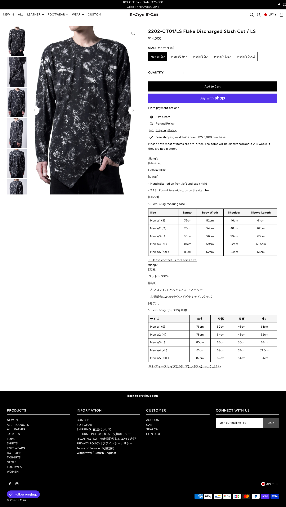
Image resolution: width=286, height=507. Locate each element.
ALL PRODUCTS (18, 425)
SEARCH (152, 429)
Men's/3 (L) (200, 56)
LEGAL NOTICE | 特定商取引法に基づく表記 (106, 439)
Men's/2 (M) (179, 56)
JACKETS (13, 434)
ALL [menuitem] (20, 14)
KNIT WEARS (16, 448)
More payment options (163, 108)
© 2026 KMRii (16, 500)
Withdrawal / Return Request (96, 453)
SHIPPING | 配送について (94, 429)
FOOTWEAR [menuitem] (56, 14)
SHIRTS (12, 443)
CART (150, 425)
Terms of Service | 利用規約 (95, 448)
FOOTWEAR (15, 467)
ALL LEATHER (16, 429)
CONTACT (153, 434)
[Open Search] (252, 15)
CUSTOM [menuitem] (94, 14)
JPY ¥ (273, 14)
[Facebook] (279, 5)
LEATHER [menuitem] (34, 14)
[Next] (133, 110)
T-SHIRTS (14, 457)
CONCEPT (84, 420)
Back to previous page (142, 396)
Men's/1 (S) (158, 56)
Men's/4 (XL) (222, 56)
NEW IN (12, 420)
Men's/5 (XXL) (246, 56)
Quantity (156, 72)
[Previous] (34, 110)
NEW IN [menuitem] (8, 14)
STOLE (11, 462)
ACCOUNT (153, 420)
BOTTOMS (14, 453)
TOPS (11, 439)
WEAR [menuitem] (76, 14)
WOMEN (13, 472)
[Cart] (281, 15)
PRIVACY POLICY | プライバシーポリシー (105, 443)
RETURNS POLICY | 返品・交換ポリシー (104, 434)
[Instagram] (284, 5)
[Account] (258, 15)
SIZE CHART (85, 425)
